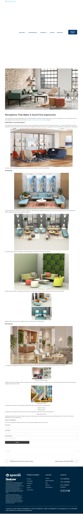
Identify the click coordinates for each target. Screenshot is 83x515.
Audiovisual (29, 483)
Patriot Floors (30, 490)
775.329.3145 (66, 485)
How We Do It (43, 32)
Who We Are (59, 32)
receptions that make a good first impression (36, 119)
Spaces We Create (32, 32)
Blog (46, 483)
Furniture (29, 479)
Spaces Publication (49, 480)
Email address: (8, 436)
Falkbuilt (29, 487)
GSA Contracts (48, 487)
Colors (59, 125)
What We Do (22, 32)
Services (29, 485)
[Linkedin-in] (64, 491)
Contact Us (63, 487)
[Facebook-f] (61, 491)
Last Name (7, 430)
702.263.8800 (67, 482)
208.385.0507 (66, 478)
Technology (29, 481)
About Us (47, 485)
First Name (7, 425)
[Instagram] (66, 491)
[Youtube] (69, 491)
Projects (52, 32)
